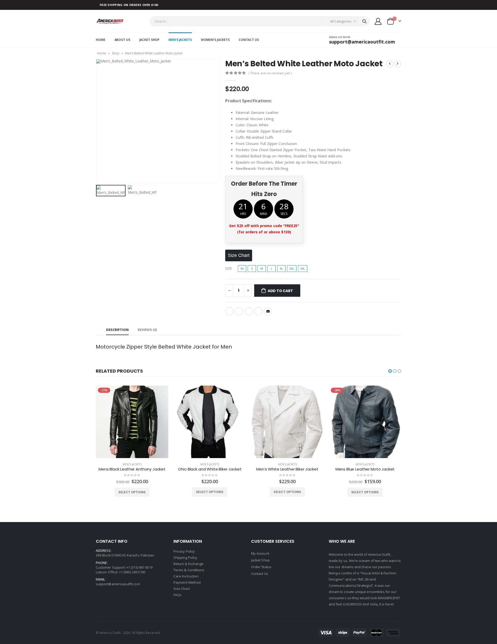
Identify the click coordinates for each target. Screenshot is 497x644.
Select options (132, 492)
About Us (122, 40)
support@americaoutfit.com (118, 584)
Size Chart (181, 588)
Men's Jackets (132, 464)
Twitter (239, 311)
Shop (115, 53)
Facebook (229, 311)
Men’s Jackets (180, 40)
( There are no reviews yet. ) (270, 73)
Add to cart (280, 290)
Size (228, 268)
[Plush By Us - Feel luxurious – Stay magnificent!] (110, 21)
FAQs (177, 594)
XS (242, 268)
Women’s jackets (215, 40)
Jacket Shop (149, 40)
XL (281, 268)
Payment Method (187, 582)
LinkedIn (249, 311)
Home (100, 40)
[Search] (364, 21)
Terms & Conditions (188, 570)
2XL (291, 268)
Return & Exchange (188, 563)
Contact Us (249, 40)
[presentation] (97, 121)
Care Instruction (186, 576)
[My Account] (378, 21)
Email (268, 311)
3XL (302, 268)
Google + (258, 311)
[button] (390, 371)
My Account (260, 553)
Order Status (261, 567)
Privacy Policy (184, 551)
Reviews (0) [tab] (147, 329)
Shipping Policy (185, 557)
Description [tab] (117, 329)
